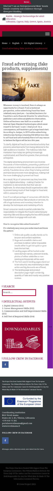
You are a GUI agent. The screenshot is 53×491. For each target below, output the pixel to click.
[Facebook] (5, 364)
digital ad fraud (18, 144)
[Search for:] (14, 292)
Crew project (16, 28)
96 (14, 179)
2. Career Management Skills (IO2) (18, 308)
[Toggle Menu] (47, 34)
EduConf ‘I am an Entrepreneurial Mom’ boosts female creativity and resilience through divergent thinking (25, 9)
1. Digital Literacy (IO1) (13, 305)
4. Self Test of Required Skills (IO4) (18, 316)
